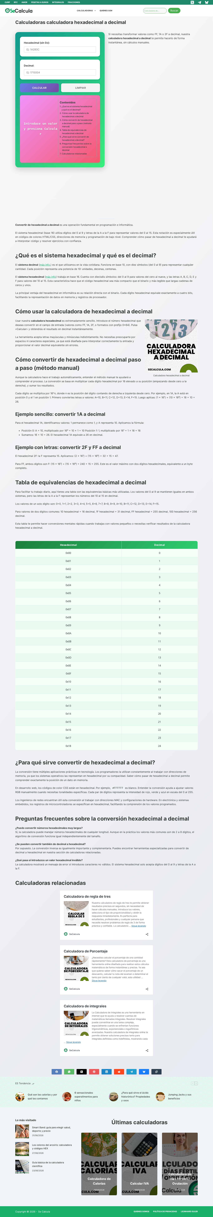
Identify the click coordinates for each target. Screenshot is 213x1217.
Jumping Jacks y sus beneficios (179, 1096)
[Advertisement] (60, 189)
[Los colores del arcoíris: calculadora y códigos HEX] (22, 1149)
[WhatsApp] (69, 1071)
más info (51, 276)
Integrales (58, 2)
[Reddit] (119, 1071)
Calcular (39, 87)
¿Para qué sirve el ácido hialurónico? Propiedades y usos (135, 1096)
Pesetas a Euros (39, 2)
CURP (7, 2)
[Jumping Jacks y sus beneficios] (160, 1096)
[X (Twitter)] (192, 2)
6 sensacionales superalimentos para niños (86, 1096)
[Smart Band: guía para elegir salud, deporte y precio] (22, 1131)
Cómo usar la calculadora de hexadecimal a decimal (75, 115)
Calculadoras (85, 10)
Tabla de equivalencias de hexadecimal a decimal (74, 132)
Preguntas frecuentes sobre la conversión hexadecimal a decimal (76, 146)
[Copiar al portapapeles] (156, 1071)
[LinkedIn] (107, 1071)
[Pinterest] (94, 1071)
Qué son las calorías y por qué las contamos (42, 1096)
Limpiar (80, 87)
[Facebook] (57, 1071)
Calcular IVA (139, 1183)
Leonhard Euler (189, 1211)
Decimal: (29, 65)
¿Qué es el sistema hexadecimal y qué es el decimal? (77, 108)
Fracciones (74, 2)
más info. (45, 264)
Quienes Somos (107, 10)
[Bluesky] (206, 2)
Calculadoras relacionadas (74, 153)
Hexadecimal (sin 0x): (37, 42)
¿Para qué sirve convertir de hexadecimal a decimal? (75, 138)
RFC (16, 2)
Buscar (174, 10)
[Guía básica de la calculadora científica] (22, 1167)
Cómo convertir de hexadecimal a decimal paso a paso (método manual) (77, 123)
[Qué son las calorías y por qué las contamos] (20, 1096)
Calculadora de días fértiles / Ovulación (179, 1178)
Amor (24, 2)
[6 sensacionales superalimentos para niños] (66, 1096)
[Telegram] (199, 2)
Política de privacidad (165, 1211)
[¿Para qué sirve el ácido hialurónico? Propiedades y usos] (113, 1096)
